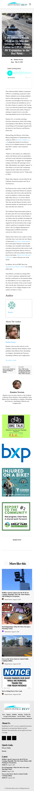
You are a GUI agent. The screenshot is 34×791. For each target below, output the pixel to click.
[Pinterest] (19, 545)
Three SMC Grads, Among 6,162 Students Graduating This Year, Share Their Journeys (24, 371)
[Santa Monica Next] (17, 4)
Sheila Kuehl (8, 631)
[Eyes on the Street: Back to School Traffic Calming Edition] (17, 646)
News (17, 34)
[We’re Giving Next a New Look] (17, 678)
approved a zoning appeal (22, 241)
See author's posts (11, 360)
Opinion (4, 771)
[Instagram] (9, 738)
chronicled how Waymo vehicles (15, 266)
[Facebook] (10, 545)
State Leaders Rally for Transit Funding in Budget (9, 370)
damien (10, 312)
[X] (15, 545)
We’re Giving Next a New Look (12, 691)
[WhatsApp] (23, 545)
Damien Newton (18, 59)
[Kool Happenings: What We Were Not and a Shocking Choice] (17, 613)
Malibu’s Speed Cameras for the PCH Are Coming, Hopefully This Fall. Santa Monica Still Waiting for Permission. (16, 594)
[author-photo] (3, 599)
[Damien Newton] (17, 384)
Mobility (4, 765)
